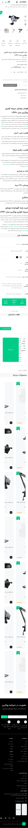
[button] (11, 422)
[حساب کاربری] (6, 2)
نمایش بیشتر (15, 311)
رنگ (25, 72)
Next (27, 30)
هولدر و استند (19, 61)
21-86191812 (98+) (20, 798)
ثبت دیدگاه (10, 350)
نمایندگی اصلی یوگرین (14, 226)
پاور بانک (8, 164)
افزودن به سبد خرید (9, 85)
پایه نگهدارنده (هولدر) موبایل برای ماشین (19, 5)
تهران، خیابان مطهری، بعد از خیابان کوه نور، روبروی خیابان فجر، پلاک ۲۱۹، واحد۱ (15, 794)
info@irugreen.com (19, 801)
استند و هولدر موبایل (17, 59)
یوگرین (8, 224)
